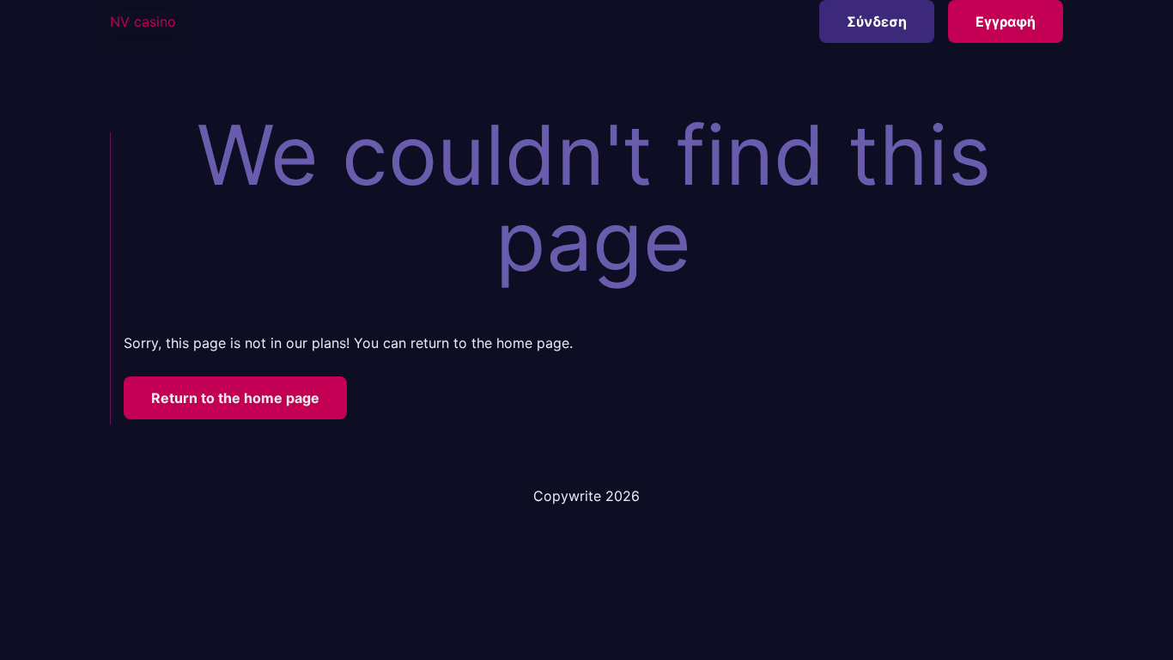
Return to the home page (235, 397)
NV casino (143, 21)
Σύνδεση (877, 21)
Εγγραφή (1005, 21)
